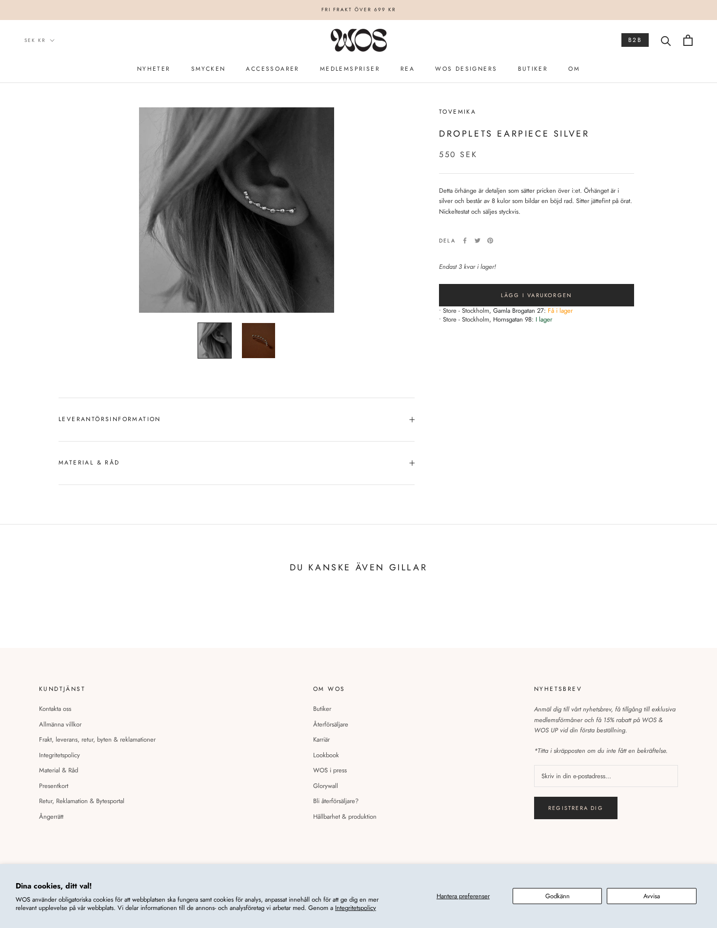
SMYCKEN (208, 68)
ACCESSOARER (272, 68)
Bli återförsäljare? (335, 801)
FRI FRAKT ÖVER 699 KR (358, 9)
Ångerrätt (51, 816)
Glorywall (325, 785)
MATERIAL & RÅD (89, 462)
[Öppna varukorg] (688, 40)
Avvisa (651, 896)
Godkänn (557, 896)
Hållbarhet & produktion (345, 816)
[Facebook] (465, 240)
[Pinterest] (490, 240)
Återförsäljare (330, 724)
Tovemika (457, 111)
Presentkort (53, 785)
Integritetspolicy (355, 907)
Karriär (321, 739)
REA (407, 68)
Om (574, 68)
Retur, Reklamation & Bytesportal (81, 801)
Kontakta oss (55, 708)
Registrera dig (575, 808)
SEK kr (35, 40)
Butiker (322, 708)
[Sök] (666, 40)
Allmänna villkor (60, 724)
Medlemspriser (350, 68)
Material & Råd (58, 770)
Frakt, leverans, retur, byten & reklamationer (97, 739)
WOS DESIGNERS (466, 68)
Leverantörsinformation (110, 419)
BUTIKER (533, 68)
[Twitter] (477, 240)
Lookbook (326, 755)
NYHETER (154, 68)
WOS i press (330, 770)
